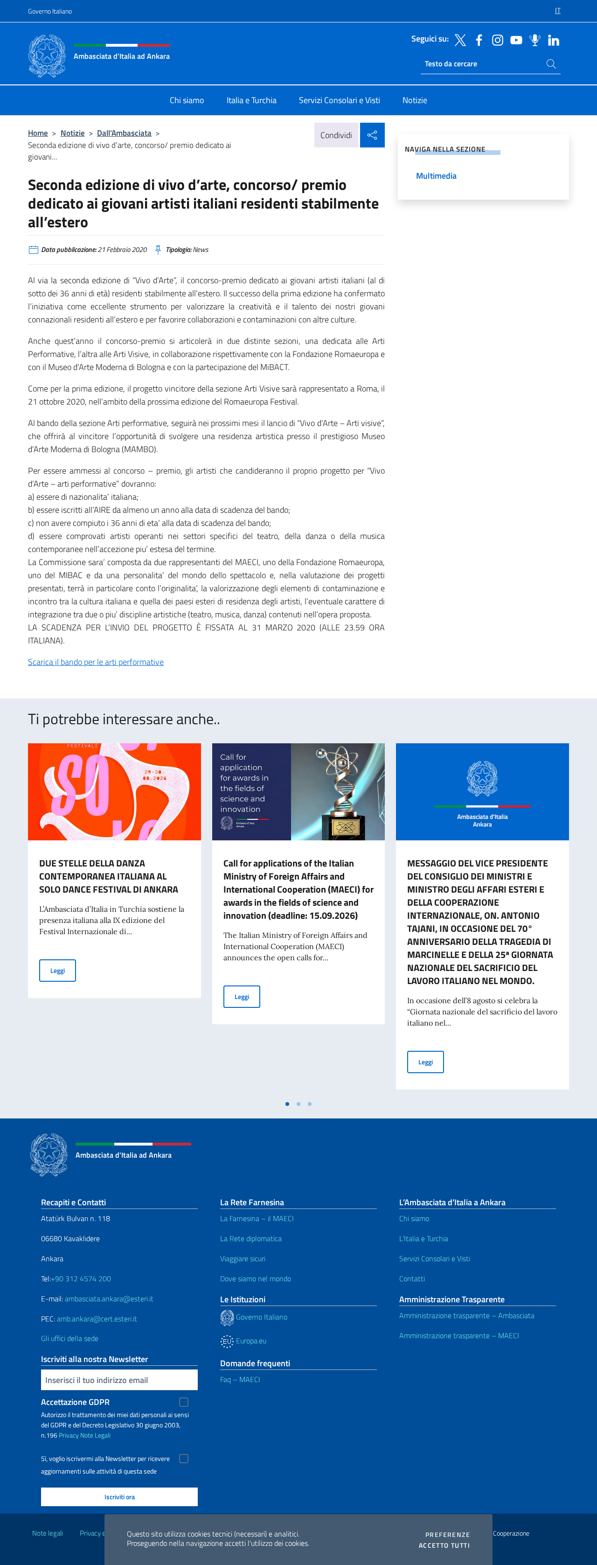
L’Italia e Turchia (423, 1238)
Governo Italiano (50, 11)
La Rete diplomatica (251, 1238)
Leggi (63, 970)
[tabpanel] (114, 919)
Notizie (73, 133)
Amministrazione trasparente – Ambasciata (467, 1315)
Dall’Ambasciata (124, 133)
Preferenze (447, 1534)
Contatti (412, 1278)
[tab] (287, 1104)
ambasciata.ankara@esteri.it (109, 1298)
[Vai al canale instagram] (495, 39)
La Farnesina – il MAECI (257, 1218)
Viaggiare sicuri (242, 1258)
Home (38, 133)
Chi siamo (414, 1218)
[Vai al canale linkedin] (551, 39)
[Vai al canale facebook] (476, 39)
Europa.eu (250, 1340)
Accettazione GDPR (75, 1402)
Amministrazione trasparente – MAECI (459, 1335)
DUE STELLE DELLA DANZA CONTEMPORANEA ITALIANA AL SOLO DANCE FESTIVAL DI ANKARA (108, 876)
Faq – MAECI (240, 1379)
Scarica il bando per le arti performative (96, 662)
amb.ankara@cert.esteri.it (97, 1318)
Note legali (47, 1533)
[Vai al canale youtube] (514, 39)
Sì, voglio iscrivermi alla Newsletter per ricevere (105, 1458)
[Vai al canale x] (458, 39)
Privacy (69, 1435)
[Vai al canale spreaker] (532, 39)
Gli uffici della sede (69, 1338)
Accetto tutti (444, 1545)
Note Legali (95, 1435)
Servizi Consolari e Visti (434, 1258)
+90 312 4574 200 (81, 1278)
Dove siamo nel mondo (255, 1278)
